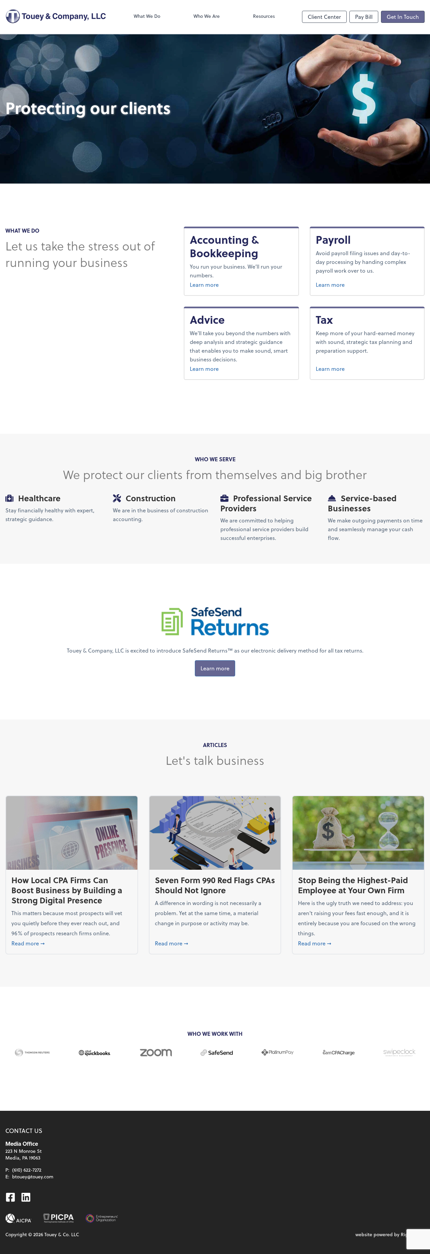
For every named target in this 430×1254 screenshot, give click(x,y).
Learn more (229, 284)
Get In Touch (403, 17)
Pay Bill (364, 17)
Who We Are (207, 15)
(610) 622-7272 (26, 1169)
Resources (264, 15)
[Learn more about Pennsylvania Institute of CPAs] (58, 1218)
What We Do (147, 15)
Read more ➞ (71, 943)
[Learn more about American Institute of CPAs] (18, 1218)
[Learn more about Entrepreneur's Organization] (101, 1218)
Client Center (324, 17)
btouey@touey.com (32, 1176)
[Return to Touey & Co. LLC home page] (55, 16)
